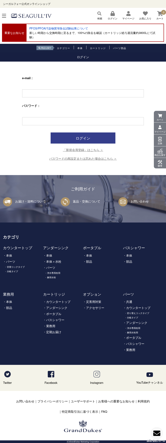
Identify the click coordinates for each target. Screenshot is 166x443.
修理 (160, 165)
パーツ (10, 261)
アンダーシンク (56, 247)
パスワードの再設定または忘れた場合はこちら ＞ (83, 158)
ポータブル (92, 247)
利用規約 (144, 401)
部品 (89, 261)
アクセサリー (95, 307)
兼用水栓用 (132, 332)
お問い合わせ (140, 201)
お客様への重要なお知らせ (116, 401)
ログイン (112, 18)
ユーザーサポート (83, 401)
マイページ (160, 131)
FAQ (104, 411)
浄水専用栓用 (53, 272)
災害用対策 (93, 301)
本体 (9, 255)
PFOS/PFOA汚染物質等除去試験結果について (58, 28)
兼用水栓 (51, 277)
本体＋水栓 (53, 261)
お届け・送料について (30, 201)
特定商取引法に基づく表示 (80, 411)
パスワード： (31, 106)
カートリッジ (54, 294)
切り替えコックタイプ (138, 313)
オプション (92, 294)
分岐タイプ (12, 271)
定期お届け (53, 332)
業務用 (8, 294)
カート (160, 119)
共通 (129, 301)
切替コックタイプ (16, 266)
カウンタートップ (17, 247)
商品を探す (160, 154)
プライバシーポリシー (52, 401)
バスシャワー (134, 247)
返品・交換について (86, 201)
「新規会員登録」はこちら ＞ (83, 150)
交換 (160, 143)
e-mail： (28, 78)
